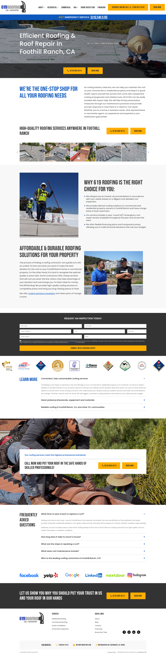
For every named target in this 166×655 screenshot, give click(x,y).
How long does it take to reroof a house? (61, 537)
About (40, 7)
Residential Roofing (59, 619)
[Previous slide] (17, 152)
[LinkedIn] (133, 632)
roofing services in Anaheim (41, 293)
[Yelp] (138, 632)
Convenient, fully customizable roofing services (64, 378)
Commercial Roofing (59, 622)
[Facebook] (124, 632)
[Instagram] (129, 632)
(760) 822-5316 (128, 7)
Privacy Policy (72, 342)
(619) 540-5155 (98, 17)
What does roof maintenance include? (60, 551)
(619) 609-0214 (75, 70)
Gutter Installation (59, 625)
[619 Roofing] (13, 6)
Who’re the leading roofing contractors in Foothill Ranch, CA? (71, 558)
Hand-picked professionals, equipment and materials (67, 400)
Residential (52, 7)
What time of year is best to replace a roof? (62, 514)
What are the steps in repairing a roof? (60, 544)
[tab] (93, 378)
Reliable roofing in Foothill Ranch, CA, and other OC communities (73, 407)
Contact (98, 625)
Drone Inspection (88, 7)
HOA (75, 7)
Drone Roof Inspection (60, 629)
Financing (101, 7)
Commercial (66, 7)
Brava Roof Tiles (101, 632)
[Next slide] (148, 152)
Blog (96, 622)
